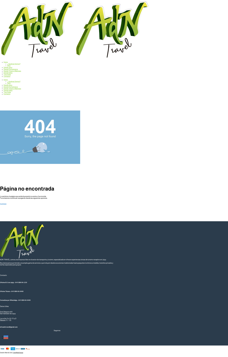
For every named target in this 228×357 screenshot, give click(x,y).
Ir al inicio (3, 204)
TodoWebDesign (17, 352)
